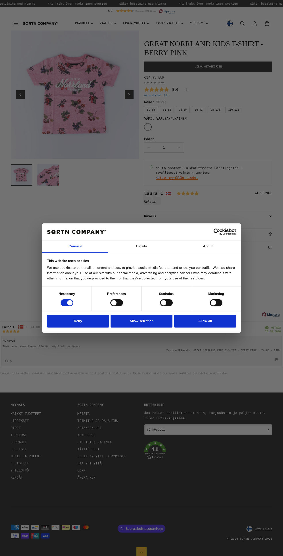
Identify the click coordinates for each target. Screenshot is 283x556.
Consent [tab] (75, 246)
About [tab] (208, 246)
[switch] (116, 302)
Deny (78, 321)
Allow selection (142, 321)
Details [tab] (141, 246)
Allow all (205, 321)
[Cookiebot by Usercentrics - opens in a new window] (216, 231)
